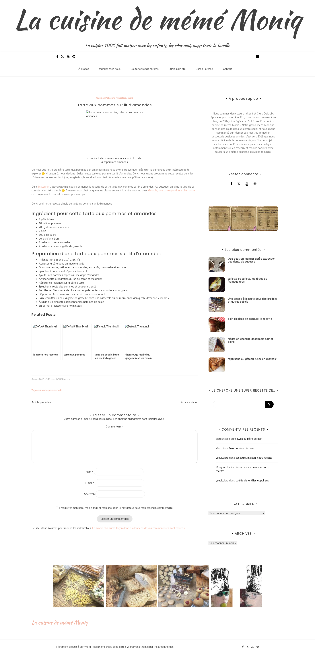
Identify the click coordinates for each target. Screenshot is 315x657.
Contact (227, 69)
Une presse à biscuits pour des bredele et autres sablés (252, 300)
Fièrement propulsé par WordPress (76, 646)
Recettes (121, 97)
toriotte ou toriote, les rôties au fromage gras (247, 280)
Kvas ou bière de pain (249, 438)
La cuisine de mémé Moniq (157, 19)
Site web (89, 494)
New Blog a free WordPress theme (127, 646)
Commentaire (114, 426)
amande (43, 390)
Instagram (44, 186)
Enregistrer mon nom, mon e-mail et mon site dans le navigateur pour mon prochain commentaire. (116, 508)
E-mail (89, 483)
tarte (59, 390)
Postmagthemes (164, 646)
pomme (52, 390)
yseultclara (222, 457)
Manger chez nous (109, 69)
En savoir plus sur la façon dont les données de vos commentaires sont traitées (138, 528)
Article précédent (42, 402)
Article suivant (189, 402)
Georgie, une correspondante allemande (171, 190)
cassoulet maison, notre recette (254, 457)
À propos (83, 69)
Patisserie (110, 97)
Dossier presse (204, 69)
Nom (89, 471)
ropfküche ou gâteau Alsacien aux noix (252, 359)
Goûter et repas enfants (145, 69)
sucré (130, 97)
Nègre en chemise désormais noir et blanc (250, 340)
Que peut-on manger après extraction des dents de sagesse (251, 260)
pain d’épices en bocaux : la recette (250, 318)
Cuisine (100, 97)
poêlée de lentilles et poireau (252, 480)
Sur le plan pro (177, 69)
